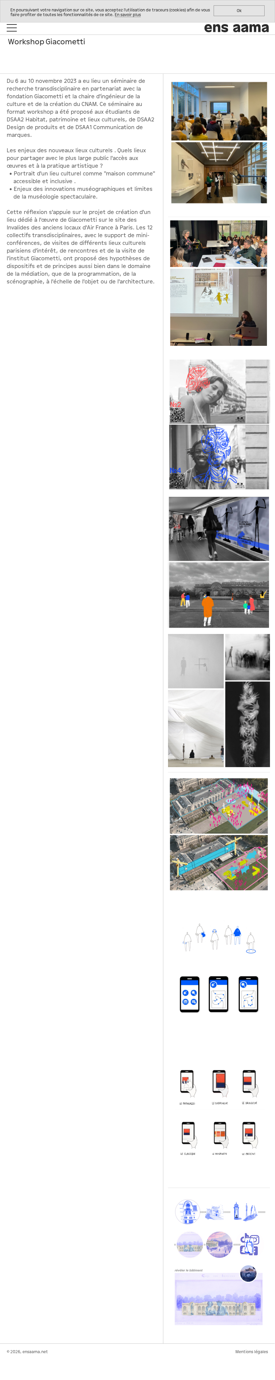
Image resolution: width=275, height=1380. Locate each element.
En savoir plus (128, 15)
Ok (239, 11)
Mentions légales (251, 1352)
